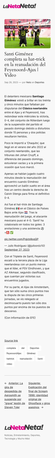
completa (11, 348)
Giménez (31, 353)
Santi (40, 358)
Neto (28, 82)
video (9, 364)
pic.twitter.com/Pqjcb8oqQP (21, 239)
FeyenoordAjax (14, 353)
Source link (11, 340)
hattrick (10, 358)
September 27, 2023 (16, 249)
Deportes (39, 82)
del (22, 348)
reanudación (26, 358)
